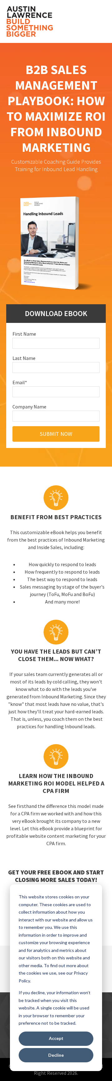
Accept (56, 1038)
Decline (56, 1055)
